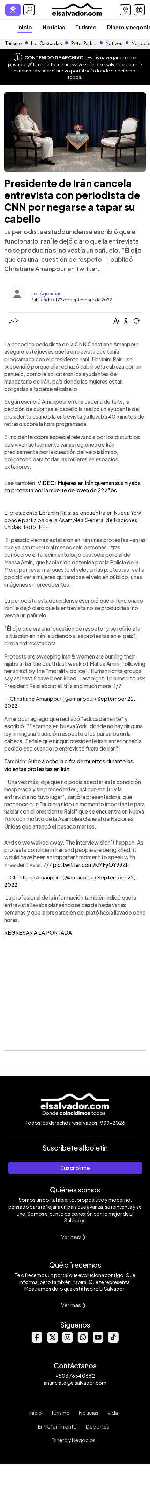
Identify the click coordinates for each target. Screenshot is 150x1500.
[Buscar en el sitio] (29, 9)
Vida (112, 1412)
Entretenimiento (57, 1426)
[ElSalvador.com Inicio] (77, 9)
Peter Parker (84, 43)
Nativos (114, 43)
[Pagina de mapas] (125, 9)
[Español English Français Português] (139, 9)
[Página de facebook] (36, 1340)
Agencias (50, 293)
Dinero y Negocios (74, 1440)
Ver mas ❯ (74, 1236)
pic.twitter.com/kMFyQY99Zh (91, 864)
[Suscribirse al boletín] (13, 10)
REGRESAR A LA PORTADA (38, 932)
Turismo (86, 27)
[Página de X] (52, 1340)
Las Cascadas (46, 43)
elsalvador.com (118, 64)
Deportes (97, 1426)
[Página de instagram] (67, 1340)
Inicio (24, 27)
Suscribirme (75, 1167)
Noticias (54, 27)
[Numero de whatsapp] (82, 1340)
